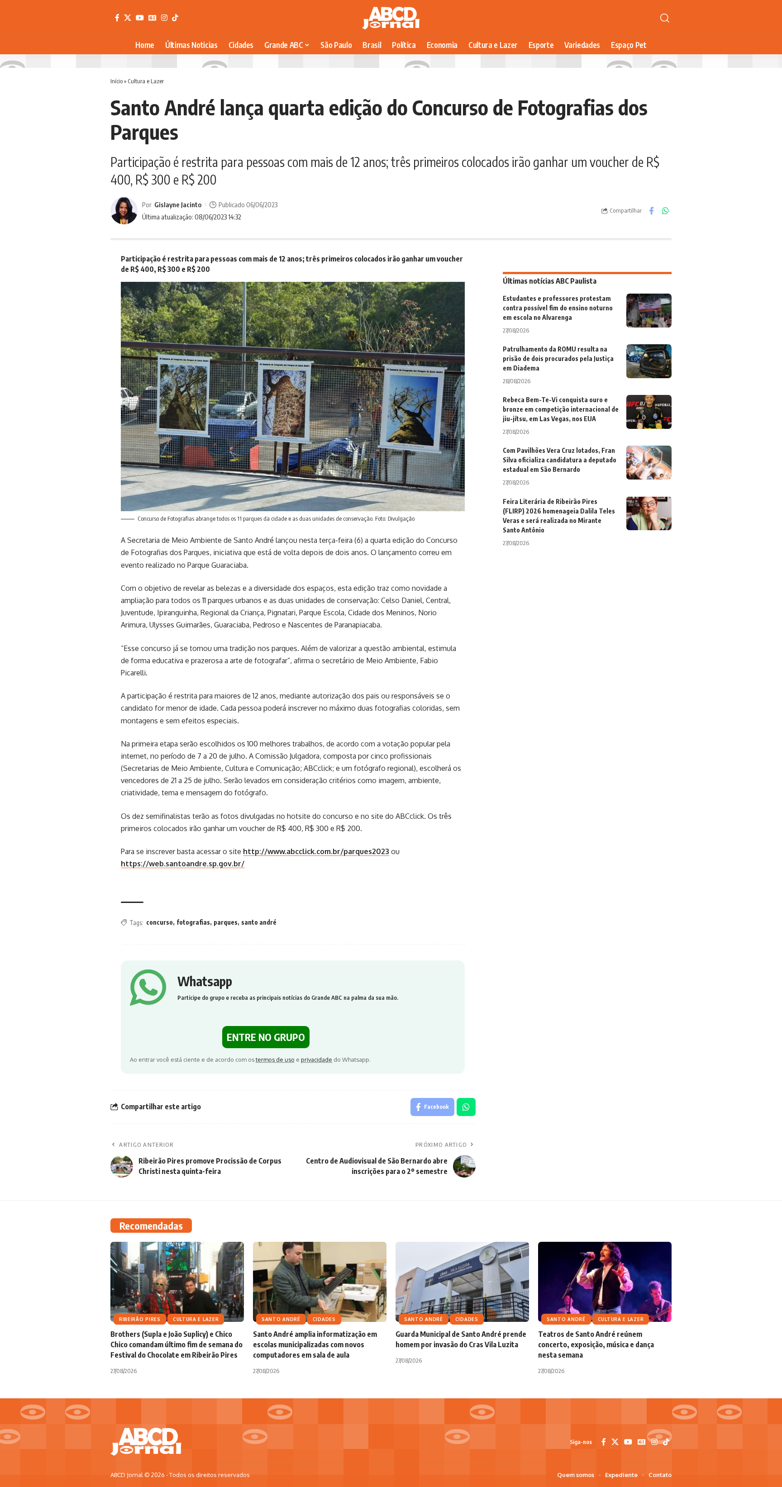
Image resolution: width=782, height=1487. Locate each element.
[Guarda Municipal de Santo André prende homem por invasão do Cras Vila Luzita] (462, 1282)
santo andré (259, 922)
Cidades (324, 1319)
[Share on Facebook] (651, 211)
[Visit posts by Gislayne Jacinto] (124, 210)
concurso (159, 922)
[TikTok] (175, 17)
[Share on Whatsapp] (665, 211)
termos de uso (275, 1059)
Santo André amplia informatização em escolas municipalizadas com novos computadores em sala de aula (315, 1344)
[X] (128, 17)
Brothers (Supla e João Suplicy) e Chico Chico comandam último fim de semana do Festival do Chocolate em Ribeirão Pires (176, 1344)
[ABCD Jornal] (391, 18)
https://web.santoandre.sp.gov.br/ (182, 863)
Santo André (281, 1319)
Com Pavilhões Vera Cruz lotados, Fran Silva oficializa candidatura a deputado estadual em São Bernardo (559, 460)
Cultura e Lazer (146, 81)
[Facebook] (117, 17)
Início (116, 81)
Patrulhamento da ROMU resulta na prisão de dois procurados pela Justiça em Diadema (558, 358)
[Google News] (152, 17)
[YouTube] (140, 17)
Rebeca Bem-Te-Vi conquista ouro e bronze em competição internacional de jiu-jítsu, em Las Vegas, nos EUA (561, 409)
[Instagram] (164, 17)
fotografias (193, 922)
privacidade (316, 1059)
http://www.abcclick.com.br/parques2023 (316, 851)
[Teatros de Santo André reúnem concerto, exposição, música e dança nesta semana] (605, 1282)
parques (226, 922)
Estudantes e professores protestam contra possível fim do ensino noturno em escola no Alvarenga (558, 308)
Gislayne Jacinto (177, 204)
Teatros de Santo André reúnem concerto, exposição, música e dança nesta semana (596, 1344)
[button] (664, 18)
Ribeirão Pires (140, 1319)
